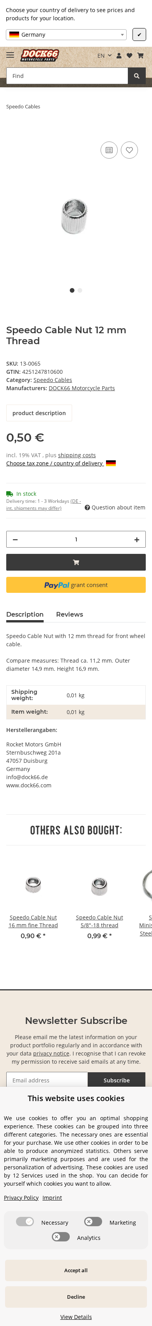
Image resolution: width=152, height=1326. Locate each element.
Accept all (76, 1270)
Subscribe (117, 1080)
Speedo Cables (53, 380)
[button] (119, 55)
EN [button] (101, 55)
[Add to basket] (12, 131)
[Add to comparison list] (109, 150)
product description (39, 413)
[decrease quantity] (15, 539)
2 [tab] (80, 290)
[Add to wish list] (129, 150)
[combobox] (66, 34)
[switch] (25, 1221)
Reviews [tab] (69, 614)
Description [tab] (25, 614)
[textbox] (66, 35)
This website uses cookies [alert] (76, 1098)
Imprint (52, 1197)
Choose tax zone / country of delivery (55, 463)
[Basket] (140, 55)
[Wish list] (129, 55)
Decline (76, 1296)
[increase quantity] (136, 539)
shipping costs (77, 455)
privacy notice (51, 1053)
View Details (76, 1317)
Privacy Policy (21, 1197)
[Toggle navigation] (10, 52)
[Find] (137, 75)
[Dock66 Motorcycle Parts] (39, 55)
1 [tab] (72, 290)
